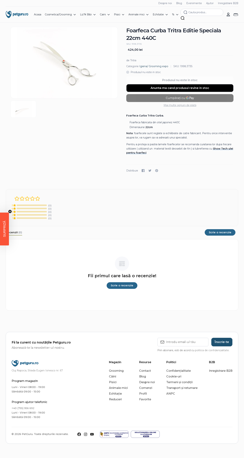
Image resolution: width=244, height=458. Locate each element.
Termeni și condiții (179, 382)
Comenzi (145, 388)
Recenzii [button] (14, 232)
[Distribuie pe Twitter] (150, 170)
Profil (143, 393)
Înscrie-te (222, 342)
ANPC (170, 393)
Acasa (37, 14)
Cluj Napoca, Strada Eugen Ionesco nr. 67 (37, 370)
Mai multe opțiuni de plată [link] (180, 105)
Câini (112, 376)
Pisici (112, 382)
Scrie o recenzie (220, 232)
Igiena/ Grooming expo (153, 66)
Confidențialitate (178, 370)
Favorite (145, 399)
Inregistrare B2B (228, 3)
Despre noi (165, 3)
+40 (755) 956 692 (23, 408)
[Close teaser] (10, 211)
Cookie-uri (173, 376)
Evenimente (194, 3)
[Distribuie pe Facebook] (143, 170)
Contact (145, 370)
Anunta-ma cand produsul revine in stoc (180, 88)
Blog (179, 3)
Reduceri (115, 399)
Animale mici (118, 388)
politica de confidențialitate (212, 350)
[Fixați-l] (157, 170)
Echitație (115, 393)
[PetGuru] (17, 14)
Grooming (116, 370)
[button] (4, 229)
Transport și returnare (182, 388)
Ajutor (210, 3)
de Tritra (131, 60)
